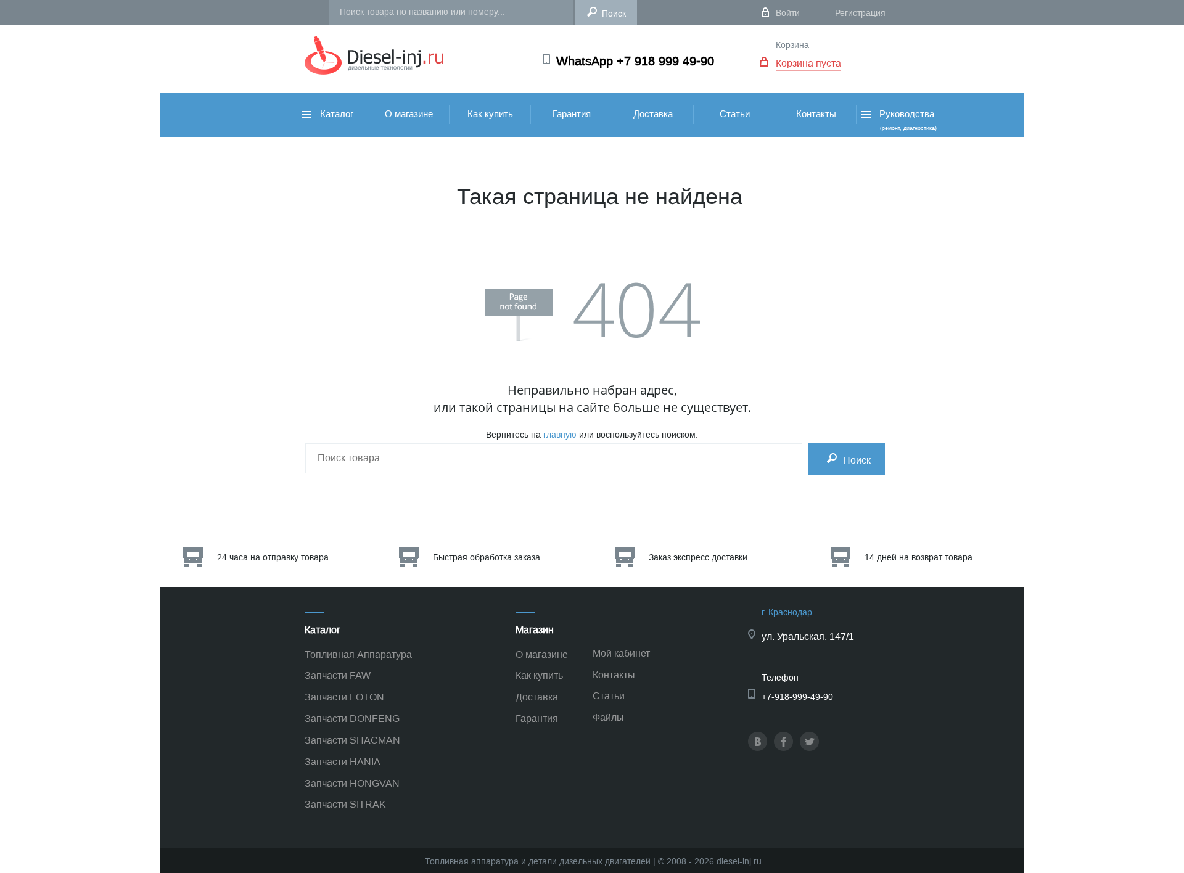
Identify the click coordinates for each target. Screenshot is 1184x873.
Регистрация (860, 13)
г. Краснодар (787, 612)
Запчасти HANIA (342, 761)
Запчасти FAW (338, 675)
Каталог (335, 114)
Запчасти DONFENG (352, 718)
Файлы (608, 717)
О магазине (409, 114)
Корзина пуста (808, 63)
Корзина (792, 45)
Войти (788, 13)
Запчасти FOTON (344, 697)
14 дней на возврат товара (918, 558)
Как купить (490, 114)
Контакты (816, 114)
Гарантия (572, 114)
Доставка (653, 114)
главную (560, 435)
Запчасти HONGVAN (352, 783)
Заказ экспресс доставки (698, 558)
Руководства (907, 120)
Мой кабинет (621, 653)
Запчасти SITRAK (345, 804)
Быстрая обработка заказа (486, 558)
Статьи (735, 114)
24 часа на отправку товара (273, 558)
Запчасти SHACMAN (352, 740)
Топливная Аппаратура (358, 654)
